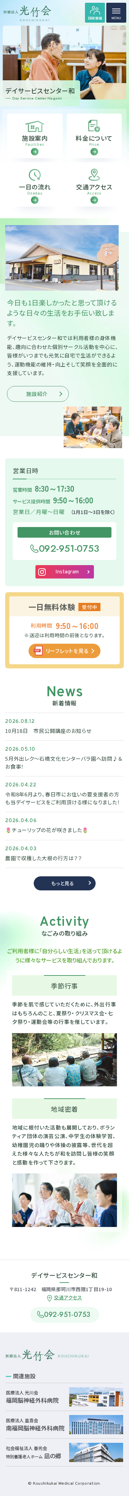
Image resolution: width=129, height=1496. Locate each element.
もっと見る (62, 883)
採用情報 (95, 18)
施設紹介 (37, 393)
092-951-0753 (69, 548)
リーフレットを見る (67, 650)
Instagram (67, 572)
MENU (116, 18)
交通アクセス (68, 1297)
